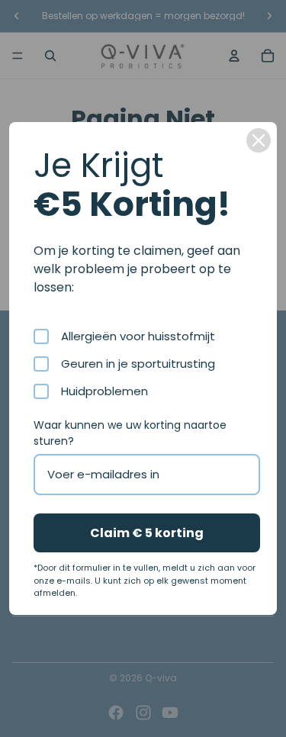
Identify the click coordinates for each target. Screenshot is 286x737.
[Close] (258, 140)
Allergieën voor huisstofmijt (138, 336)
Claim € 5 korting (147, 533)
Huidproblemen (104, 391)
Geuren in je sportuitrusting (138, 364)
